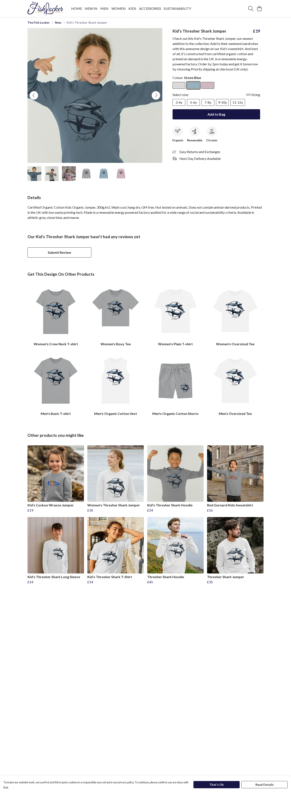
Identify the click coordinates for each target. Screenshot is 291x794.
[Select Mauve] (208, 85)
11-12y (237, 102)
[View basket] (259, 8)
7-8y (208, 102)
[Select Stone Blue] (193, 85)
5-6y (193, 102)
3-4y (179, 102)
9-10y (222, 102)
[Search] (250, 8)
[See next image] (156, 95)
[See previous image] (34, 95)
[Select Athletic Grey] (179, 85)
